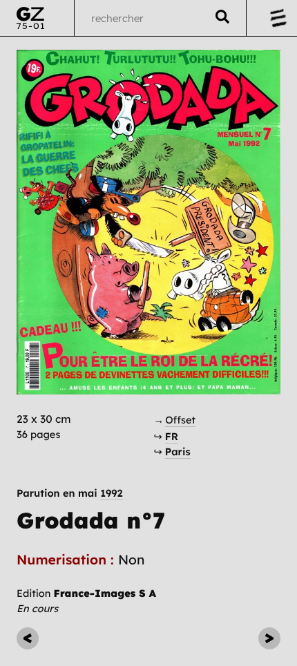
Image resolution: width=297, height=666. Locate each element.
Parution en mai (70, 494)
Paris (178, 451)
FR (171, 436)
